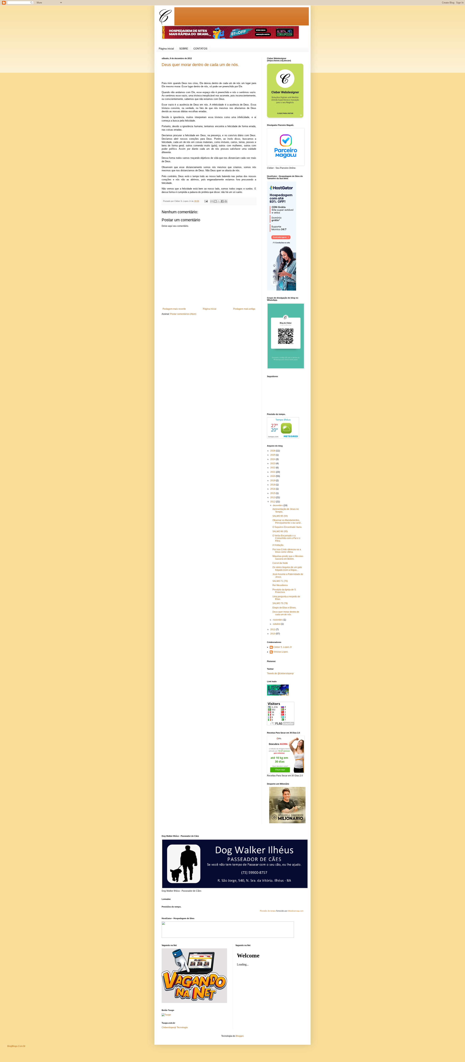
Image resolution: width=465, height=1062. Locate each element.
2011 (273, 629)
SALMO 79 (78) (280, 603)
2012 (273, 501)
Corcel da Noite (280, 563)
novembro (278, 620)
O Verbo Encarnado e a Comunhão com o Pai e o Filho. (286, 538)
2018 (273, 484)
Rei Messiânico (280, 585)
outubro (277, 624)
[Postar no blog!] (215, 201)
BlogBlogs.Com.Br (16, 1046)
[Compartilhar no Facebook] (222, 201)
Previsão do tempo (268, 911)
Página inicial (166, 48)
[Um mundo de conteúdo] (278, 694)
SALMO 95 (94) (280, 516)
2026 (273, 450)
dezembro (278, 505)
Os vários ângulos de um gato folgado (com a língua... (287, 568)
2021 (273, 472)
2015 (273, 493)
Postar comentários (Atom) (183, 314)
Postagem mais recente (174, 309)
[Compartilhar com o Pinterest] (226, 201)
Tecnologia (182, 1027)
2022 (273, 467)
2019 (273, 480)
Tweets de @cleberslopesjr (280, 673)
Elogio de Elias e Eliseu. (284, 607)
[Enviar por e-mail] (212, 201)
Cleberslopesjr (169, 1027)
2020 (273, 476)
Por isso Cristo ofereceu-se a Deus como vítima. (286, 550)
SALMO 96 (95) (280, 531)
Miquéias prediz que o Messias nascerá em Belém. (287, 557)
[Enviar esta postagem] (206, 201)
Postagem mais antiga (244, 309)
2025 (273, 455)
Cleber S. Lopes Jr (282, 647)
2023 (273, 463)
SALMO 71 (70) (280, 581)
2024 (273, 459)
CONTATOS (200, 48)
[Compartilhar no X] (219, 201)
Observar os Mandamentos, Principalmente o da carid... (287, 521)
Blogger (239, 1036)
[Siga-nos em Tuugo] (166, 1014)
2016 (273, 489)
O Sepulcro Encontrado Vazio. (287, 527)
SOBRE (183, 48)
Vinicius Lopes (280, 652)
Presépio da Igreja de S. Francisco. (284, 590)
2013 (273, 497)
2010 (273, 633)
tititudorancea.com (295, 911)
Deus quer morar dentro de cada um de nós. (200, 64)
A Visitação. (278, 545)
